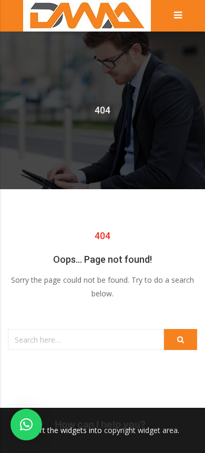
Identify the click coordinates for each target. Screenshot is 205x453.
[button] (26, 424)
